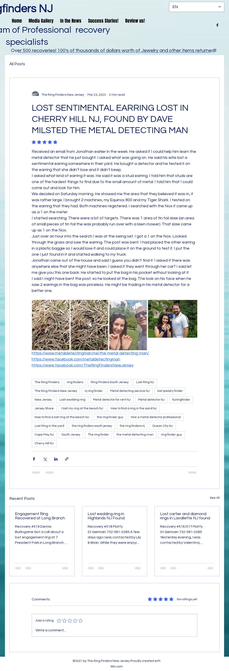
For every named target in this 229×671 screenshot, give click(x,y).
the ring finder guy (110, 417)
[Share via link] (67, 459)
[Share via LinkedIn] (56, 459)
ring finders (75, 382)
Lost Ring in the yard (49, 425)
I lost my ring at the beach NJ (82, 408)
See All (215, 497)
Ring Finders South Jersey (110, 382)
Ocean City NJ (162, 425)
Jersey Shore (44, 408)
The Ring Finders (47, 382)
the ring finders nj (132, 425)
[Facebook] (217, 25)
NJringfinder (181, 399)
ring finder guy (171, 434)
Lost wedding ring (72, 399)
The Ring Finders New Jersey (56, 391)
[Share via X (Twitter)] (45, 459)
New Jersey (43, 399)
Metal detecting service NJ (130, 391)
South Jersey (70, 434)
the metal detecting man (135, 434)
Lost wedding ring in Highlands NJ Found (106, 516)
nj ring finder (94, 391)
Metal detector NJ (151, 399)
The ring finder (98, 434)
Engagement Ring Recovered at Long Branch (40, 516)
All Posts (17, 64)
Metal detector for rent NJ (112, 399)
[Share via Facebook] (34, 459)
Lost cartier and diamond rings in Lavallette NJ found (185, 516)
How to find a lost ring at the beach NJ (62, 417)
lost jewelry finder (170, 391)
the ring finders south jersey (92, 425)
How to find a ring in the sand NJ (134, 408)
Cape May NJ (44, 434)
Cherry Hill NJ (44, 443)
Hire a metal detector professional (156, 417)
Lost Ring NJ (145, 382)
